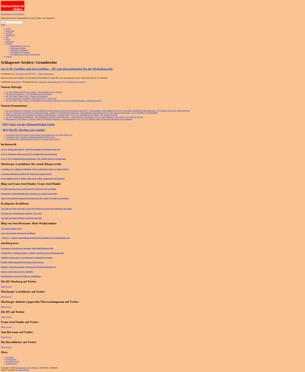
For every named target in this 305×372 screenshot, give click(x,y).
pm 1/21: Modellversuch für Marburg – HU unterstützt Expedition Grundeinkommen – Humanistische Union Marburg (50, 117)
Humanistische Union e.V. (20, 46)
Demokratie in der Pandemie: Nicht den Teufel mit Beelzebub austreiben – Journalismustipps (40, 119)
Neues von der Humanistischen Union (31, 124)
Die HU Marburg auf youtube (27, 129)
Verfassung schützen (18, 48)
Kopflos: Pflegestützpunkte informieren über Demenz (22, 262)
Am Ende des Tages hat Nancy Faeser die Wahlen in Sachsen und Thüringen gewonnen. (36, 209)
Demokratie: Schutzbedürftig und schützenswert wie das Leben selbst (29, 194)
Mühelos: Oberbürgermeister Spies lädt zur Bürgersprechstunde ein (28, 267)
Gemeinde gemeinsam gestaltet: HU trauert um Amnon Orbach (26, 174)
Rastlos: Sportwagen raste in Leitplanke (17, 272)
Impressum (10, 42)
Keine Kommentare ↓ (46, 74)
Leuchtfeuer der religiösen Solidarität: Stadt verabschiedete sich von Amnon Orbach (35, 169)
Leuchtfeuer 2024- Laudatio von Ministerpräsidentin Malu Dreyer (30, 137)
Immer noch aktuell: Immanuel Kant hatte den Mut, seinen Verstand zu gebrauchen (35, 198)
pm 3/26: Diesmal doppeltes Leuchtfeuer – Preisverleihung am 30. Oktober (34, 92)
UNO (63, 82)
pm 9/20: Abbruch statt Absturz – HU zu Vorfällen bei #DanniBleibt (132, 113)
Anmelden (10, 357)
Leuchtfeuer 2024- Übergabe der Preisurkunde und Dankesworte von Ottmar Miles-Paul (39, 135)
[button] (12, 6)
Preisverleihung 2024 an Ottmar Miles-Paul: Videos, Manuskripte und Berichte (33, 179)
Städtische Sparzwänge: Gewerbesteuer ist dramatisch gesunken (27, 258)
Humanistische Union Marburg (12, 14)
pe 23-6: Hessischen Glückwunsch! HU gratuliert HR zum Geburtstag (29, 154)
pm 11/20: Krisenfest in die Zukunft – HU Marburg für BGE (95, 115)
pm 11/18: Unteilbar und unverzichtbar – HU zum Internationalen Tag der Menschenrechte (57, 68)
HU (7, 37)
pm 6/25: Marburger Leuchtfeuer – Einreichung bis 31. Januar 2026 (31, 98)
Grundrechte (42, 82)
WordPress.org (11, 364)
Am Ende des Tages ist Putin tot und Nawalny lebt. (21, 218)
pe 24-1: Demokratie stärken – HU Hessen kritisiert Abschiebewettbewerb (30, 149)
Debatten (9, 33)
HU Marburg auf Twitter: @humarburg (25, 54)
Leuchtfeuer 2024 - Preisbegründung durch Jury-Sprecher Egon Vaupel (32, 139)
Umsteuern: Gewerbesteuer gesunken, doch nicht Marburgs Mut (27, 248)
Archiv (8, 29)
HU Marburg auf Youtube (20, 52)
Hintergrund (10, 35)
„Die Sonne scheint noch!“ (11, 229)
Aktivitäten (10, 31)
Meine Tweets (6, 287)
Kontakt (9, 57)
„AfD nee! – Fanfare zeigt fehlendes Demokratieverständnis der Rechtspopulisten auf (35, 238)
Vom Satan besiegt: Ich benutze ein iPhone (18, 233)
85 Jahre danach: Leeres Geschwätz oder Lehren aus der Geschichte (28, 189)
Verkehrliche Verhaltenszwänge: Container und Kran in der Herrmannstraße (32, 253)
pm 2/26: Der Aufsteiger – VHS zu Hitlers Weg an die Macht (29, 94)
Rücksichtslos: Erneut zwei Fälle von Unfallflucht (21, 276)
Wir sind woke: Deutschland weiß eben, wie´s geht (21, 213)
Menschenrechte (54, 82)
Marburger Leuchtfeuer (19, 50)
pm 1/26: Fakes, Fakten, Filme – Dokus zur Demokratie (27, 96)
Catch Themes (23, 370)
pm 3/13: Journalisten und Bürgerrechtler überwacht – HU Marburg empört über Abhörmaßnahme (153, 111)
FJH (33, 74)
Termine (9, 44)
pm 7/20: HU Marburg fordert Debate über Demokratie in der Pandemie (105, 119)
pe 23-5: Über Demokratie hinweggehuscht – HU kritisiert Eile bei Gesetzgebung (33, 159)
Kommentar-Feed (12, 362)
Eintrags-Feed (11, 359)
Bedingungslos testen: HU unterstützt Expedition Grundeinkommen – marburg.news (37, 115)
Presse (8, 39)
